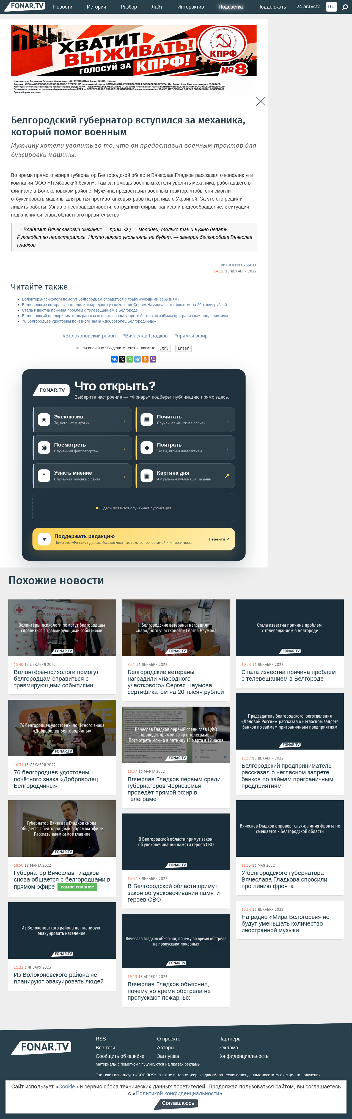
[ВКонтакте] (114, 359)
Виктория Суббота (239, 265)
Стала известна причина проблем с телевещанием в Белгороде (80, 310)
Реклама (228, 1047)
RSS (101, 1039)
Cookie (66, 1086)
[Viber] (153, 359)
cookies (146, 1074)
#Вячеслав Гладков (145, 336)
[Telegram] (137, 359)
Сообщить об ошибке (120, 1056)
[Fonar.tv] (24, 6)
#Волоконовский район (89, 336)
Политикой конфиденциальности (177, 1093)
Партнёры (229, 1039)
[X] (122, 359)
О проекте (168, 1039)
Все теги (105, 1047)
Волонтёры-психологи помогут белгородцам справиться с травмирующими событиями (101, 299)
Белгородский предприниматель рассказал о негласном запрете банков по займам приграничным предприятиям (125, 315)
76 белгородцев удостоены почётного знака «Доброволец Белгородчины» (89, 321)
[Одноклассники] (145, 359)
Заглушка (168, 1056)
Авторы (165, 1047)
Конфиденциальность (243, 1056)
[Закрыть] (260, 101)
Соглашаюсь (178, 1103)
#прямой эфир (191, 336)
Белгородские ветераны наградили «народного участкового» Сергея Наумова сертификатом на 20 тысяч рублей (124, 304)
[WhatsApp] (130, 359)
